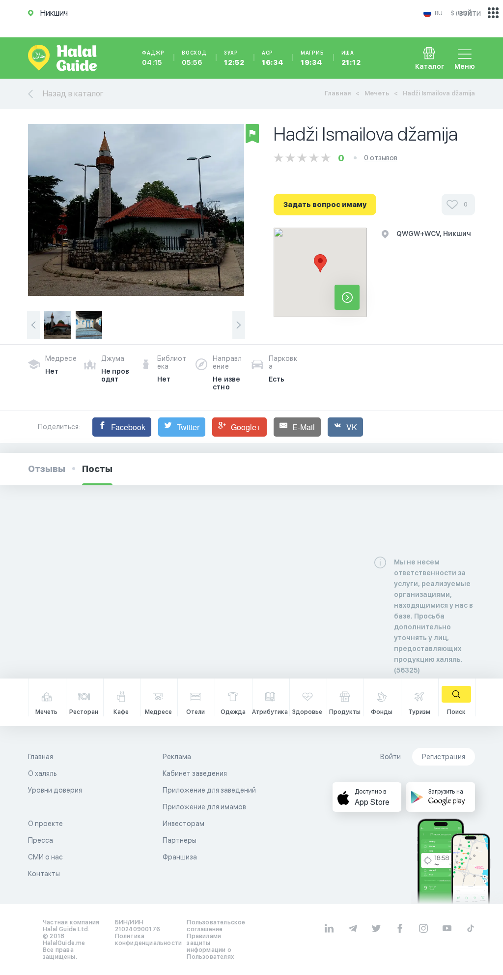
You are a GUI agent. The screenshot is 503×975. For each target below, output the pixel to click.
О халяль (42, 773)
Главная (338, 93)
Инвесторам (183, 823)
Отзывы (46, 469)
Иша (351, 58)
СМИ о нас (45, 857)
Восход (194, 58)
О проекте (45, 823)
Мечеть (376, 93)
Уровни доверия (55, 790)
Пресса (40, 840)
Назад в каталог (73, 93)
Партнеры (179, 840)
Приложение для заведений (209, 790)
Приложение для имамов (204, 807)
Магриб (312, 58)
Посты (97, 469)
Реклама (177, 757)
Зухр (234, 58)
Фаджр (153, 58)
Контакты (44, 874)
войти (470, 13)
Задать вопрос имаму (324, 204)
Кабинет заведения (195, 773)
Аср (272, 58)
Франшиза (180, 857)
